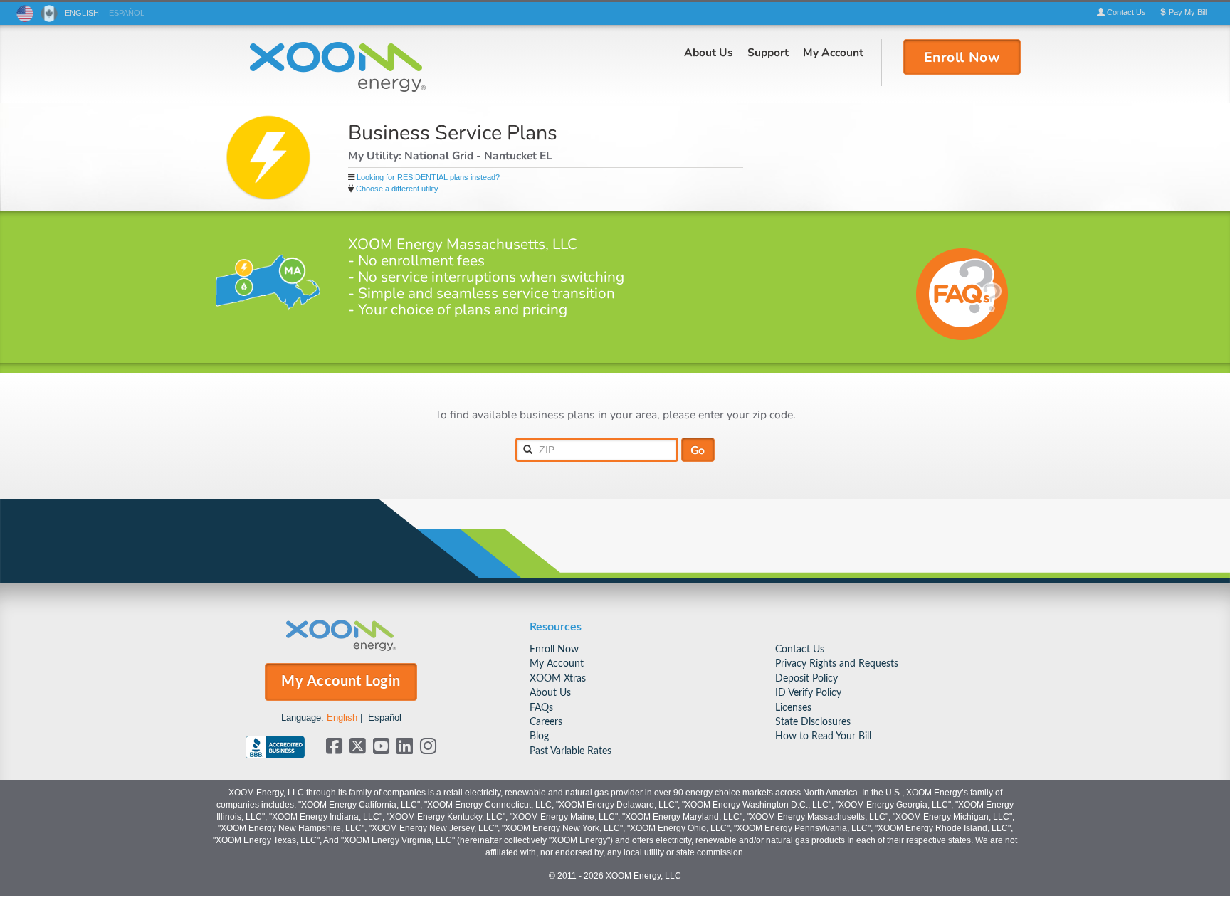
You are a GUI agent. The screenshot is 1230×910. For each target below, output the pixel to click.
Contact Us (799, 649)
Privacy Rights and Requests (836, 663)
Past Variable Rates (570, 751)
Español (384, 717)
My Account (833, 52)
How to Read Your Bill (823, 736)
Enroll (962, 56)
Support (768, 52)
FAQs (541, 707)
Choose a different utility (397, 188)
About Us (708, 52)
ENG (82, 13)
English (342, 717)
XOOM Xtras (558, 678)
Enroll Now (554, 649)
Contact (1125, 12)
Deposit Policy (806, 678)
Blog (539, 736)
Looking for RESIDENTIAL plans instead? (428, 177)
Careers (546, 721)
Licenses (793, 707)
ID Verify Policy (808, 692)
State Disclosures (813, 721)
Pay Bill (1187, 12)
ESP (126, 13)
